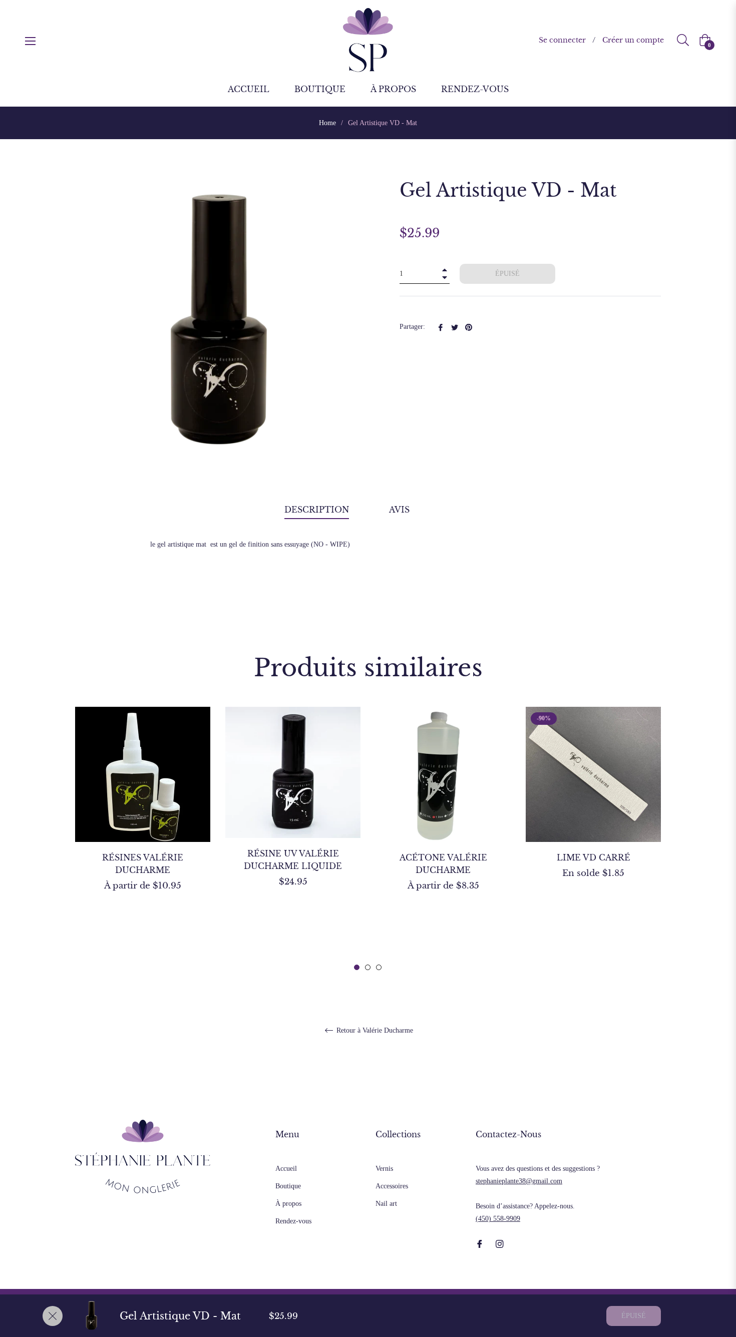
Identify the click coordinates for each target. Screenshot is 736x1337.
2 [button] (368, 967)
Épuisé (633, 1315)
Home (327, 123)
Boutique (288, 1186)
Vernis (384, 1168)
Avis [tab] (400, 510)
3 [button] (379, 967)
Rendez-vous (293, 1221)
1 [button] (356, 967)
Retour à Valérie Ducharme (373, 1030)
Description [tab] (316, 510)
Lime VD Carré (593, 857)
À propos (288, 1203)
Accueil (286, 1168)
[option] (143, 817)
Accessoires (392, 1186)
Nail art (386, 1203)
